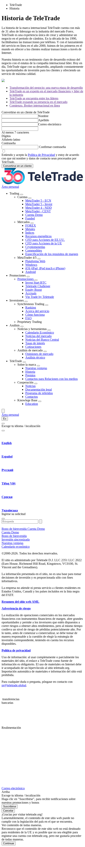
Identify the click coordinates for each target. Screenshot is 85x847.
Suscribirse (9, 806)
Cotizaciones (33, 346)
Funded (30, 218)
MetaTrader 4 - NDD (38, 207)
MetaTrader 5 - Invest (38, 204)
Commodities (33, 250)
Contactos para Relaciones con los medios (51, 379)
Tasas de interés (35, 343)
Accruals (30, 293)
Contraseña (9, 143)
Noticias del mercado (38, 336)
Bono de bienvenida (14, 528)
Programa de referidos (39, 393)
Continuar (8, 843)
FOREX (30, 225)
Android (30, 272)
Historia (30, 371)
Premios (30, 375)
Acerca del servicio (37, 311)
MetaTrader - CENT (38, 211)
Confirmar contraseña (52, 147)
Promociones (25, 279)
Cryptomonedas (35, 247)
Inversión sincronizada (16, 539)
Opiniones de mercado (39, 354)
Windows (31, 264)
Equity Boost (33, 289)
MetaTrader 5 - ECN (38, 200)
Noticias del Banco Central (42, 339)
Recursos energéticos (38, 236)
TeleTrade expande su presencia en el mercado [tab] (38, 102)
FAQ (28, 318)
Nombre (43, 116)
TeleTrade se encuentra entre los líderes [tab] (33, 98)
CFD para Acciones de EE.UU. (45, 239)
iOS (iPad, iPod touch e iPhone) (45, 268)
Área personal (10, 186)
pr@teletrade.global (14, 685)
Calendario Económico (39, 332)
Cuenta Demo (34, 215)
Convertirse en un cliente (17, 165)
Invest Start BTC (35, 282)
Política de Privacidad (41, 154)
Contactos (31, 396)
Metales (30, 229)
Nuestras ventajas (36, 368)
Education (31, 403)
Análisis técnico (35, 357)
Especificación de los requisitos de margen (51, 254)
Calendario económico (16, 546)
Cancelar (8, 810)
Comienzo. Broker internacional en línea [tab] (34, 105)
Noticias (30, 386)
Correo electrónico (49, 124)
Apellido (43, 120)
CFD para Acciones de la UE (43, 243)
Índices (29, 232)
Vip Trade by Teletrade (39, 297)
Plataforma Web (35, 261)
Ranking (30, 307)
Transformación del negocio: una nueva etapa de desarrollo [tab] (46, 87)
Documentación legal (38, 389)
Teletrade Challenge (37, 286)
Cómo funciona (35, 314)
